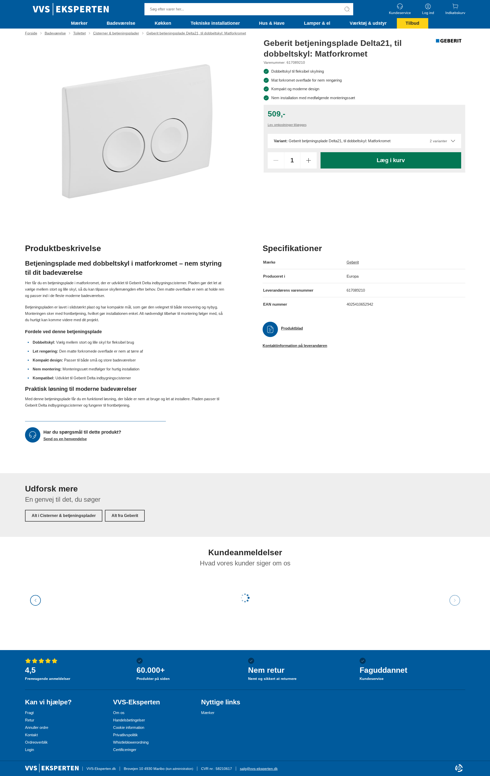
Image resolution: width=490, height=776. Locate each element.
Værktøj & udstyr (368, 23)
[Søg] (347, 9)
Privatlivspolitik (125, 735)
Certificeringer (124, 749)
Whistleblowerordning (131, 742)
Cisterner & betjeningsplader (116, 33)
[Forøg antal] (308, 160)
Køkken (163, 23)
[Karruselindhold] (137, 131)
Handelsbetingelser (129, 720)
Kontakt (31, 735)
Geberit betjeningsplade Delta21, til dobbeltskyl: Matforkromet (196, 33)
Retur (29, 720)
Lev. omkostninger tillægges (287, 125)
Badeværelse (121, 23)
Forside (31, 33)
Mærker (79, 23)
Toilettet (79, 33)
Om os (119, 712)
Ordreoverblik (36, 742)
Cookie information (128, 727)
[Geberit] (448, 41)
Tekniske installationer (215, 23)
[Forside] (71, 9)
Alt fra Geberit (125, 515)
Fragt (29, 712)
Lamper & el (317, 23)
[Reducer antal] (276, 160)
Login (29, 749)
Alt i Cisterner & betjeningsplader (64, 515)
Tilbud (412, 23)
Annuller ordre (36, 727)
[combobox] (364, 141)
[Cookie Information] (459, 768)
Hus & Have (272, 23)
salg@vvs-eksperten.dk (259, 769)
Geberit (353, 262)
